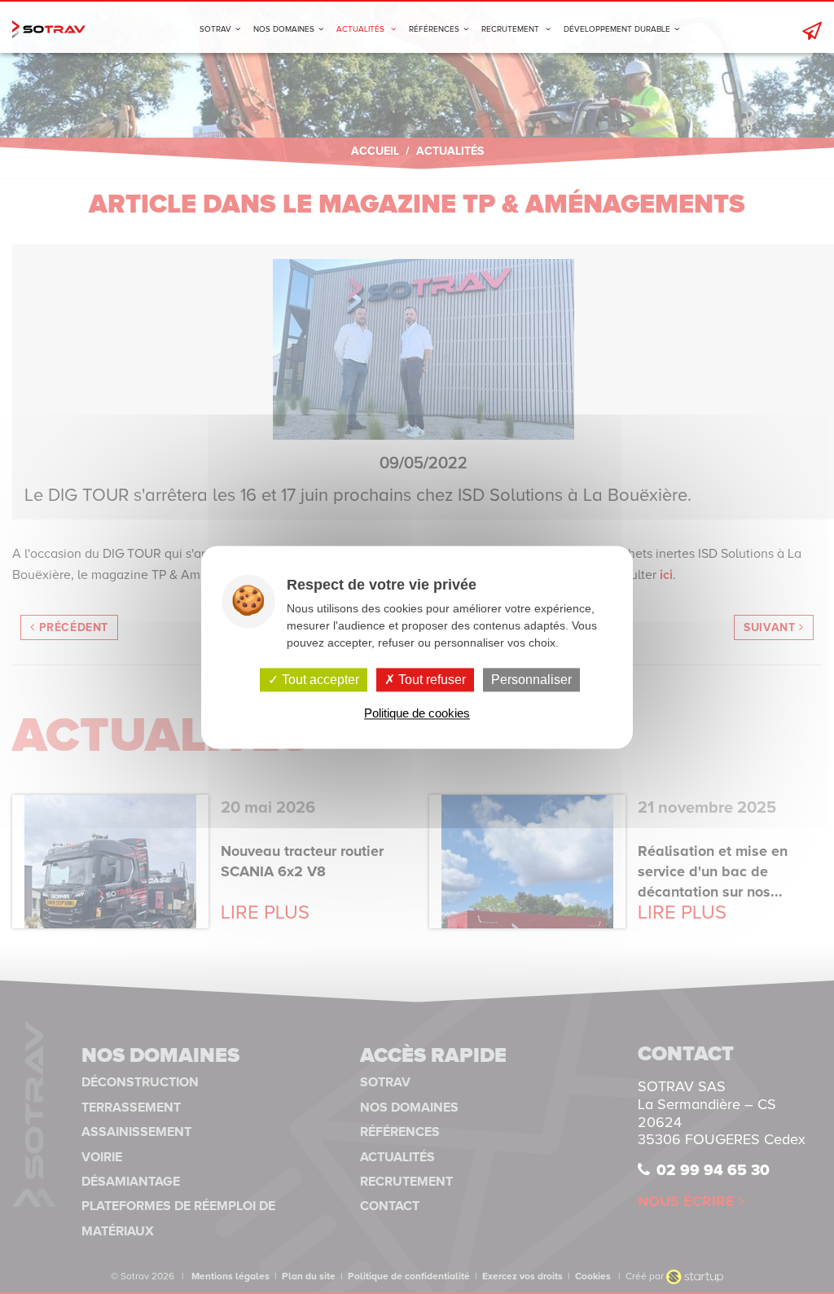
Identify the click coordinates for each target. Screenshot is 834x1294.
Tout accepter (319, 679)
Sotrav (49, 29)
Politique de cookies (417, 713)
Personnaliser (531, 679)
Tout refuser (430, 679)
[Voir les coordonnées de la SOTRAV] (808, 29)
